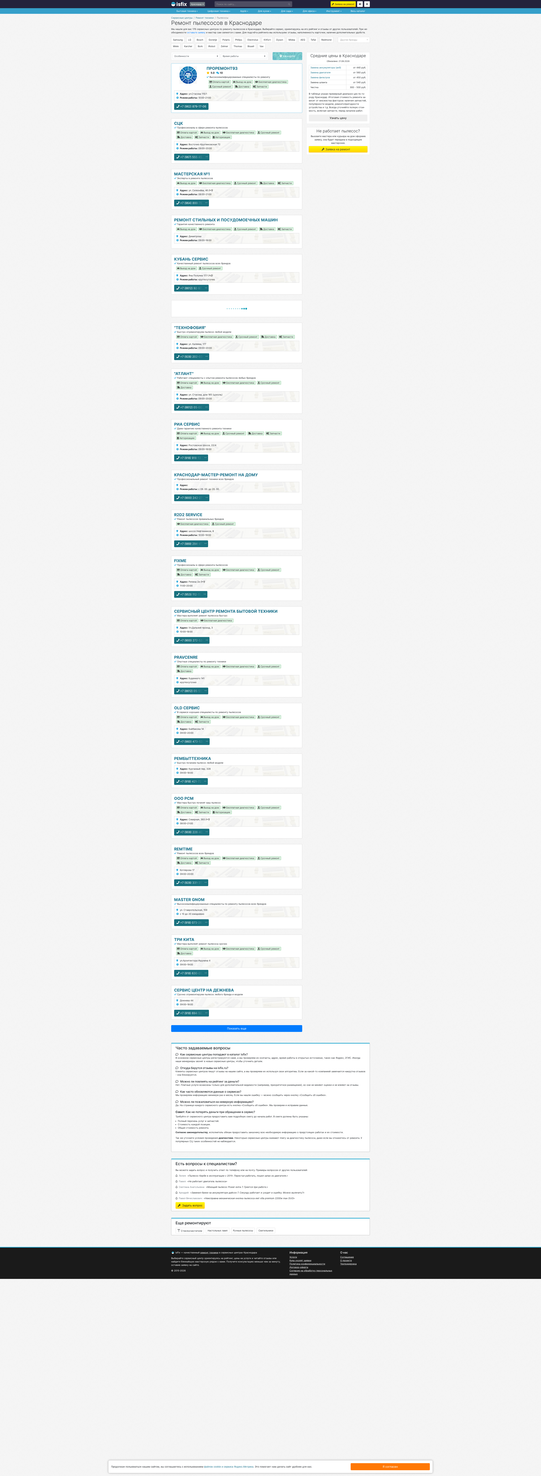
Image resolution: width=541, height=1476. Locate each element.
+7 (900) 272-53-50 (193, 640)
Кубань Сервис (191, 259)
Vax (262, 46)
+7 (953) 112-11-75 (192, 594)
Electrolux (253, 39)
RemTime (183, 849)
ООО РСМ (184, 798)
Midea (292, 39)
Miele (176, 46)
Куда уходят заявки (300, 1260)
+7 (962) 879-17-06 (192, 106)
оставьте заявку (196, 32)
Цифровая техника (218, 11)
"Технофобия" (190, 327)
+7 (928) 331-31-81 (192, 882)
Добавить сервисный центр (367, 4)
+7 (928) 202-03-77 (193, 356)
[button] (253, 4)
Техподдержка (348, 1263)
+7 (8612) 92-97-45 (192, 288)
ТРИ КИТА (184, 939)
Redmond (326, 39)
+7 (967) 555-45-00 (193, 157)
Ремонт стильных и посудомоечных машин (226, 220)
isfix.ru (179, 4)
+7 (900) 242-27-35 (193, 498)
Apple (243, 11)
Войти (360, 4)
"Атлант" (184, 373)
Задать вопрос (191, 1205)
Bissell (251, 46)
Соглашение (347, 1257)
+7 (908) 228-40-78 (193, 832)
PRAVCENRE (186, 657)
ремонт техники (209, 1252)
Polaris (226, 39)
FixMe (180, 560)
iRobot (211, 46)
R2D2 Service (188, 514)
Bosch (200, 39)
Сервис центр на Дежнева (204, 990)
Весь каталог (358, 11)
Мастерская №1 (192, 174)
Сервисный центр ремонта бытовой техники (226, 611)
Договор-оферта (299, 1267)
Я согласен (390, 1466)
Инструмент (333, 11)
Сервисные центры (182, 17)
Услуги (293, 1257)
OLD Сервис (187, 708)
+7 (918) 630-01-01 (192, 973)
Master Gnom (189, 899)
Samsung (178, 39)
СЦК (178, 123)
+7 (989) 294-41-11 (192, 543)
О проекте (346, 1260)
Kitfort (267, 39)
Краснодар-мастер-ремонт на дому (216, 474)
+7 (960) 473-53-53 (193, 741)
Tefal (313, 39)
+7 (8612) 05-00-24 (193, 407)
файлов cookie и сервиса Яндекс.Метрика (228, 1466)
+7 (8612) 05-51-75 (192, 691)
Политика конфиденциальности (307, 1263)
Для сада (285, 11)
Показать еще (236, 1028)
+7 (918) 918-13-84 (192, 458)
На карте (288, 56)
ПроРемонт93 (222, 68)
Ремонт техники (205, 17)
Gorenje (213, 39)
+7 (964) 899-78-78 (193, 203)
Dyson (279, 39)
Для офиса (308, 11)
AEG (303, 39)
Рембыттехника (192, 758)
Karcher (188, 46)
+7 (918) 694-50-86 (193, 1013)
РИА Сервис (187, 424)
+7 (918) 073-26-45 (192, 922)
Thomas (238, 46)
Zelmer (224, 46)
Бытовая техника (186, 11)
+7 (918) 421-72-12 (192, 781)
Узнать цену (338, 118)
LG (189, 39)
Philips (238, 39)
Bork (200, 46)
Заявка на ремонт (345, 4)
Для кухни (263, 11)
